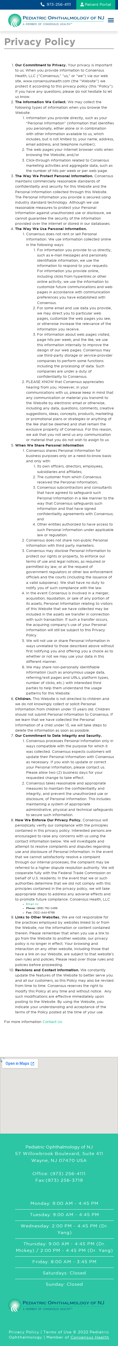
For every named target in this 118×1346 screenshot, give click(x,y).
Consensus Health (90, 1337)
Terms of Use (57, 1332)
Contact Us (52, 1022)
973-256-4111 (58, 4)
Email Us (32, 904)
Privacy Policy (24, 1332)
